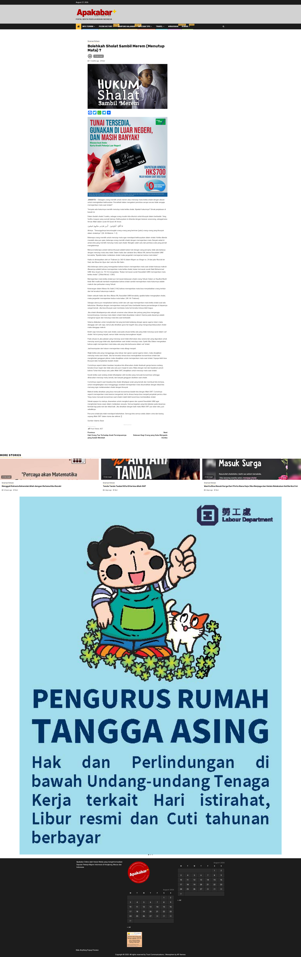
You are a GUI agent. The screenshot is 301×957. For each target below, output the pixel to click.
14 (157, 907)
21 (157, 912)
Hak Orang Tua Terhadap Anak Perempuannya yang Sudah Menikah (107, 435)
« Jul (129, 927)
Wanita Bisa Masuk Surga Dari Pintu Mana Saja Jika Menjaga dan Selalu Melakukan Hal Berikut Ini (251, 486)
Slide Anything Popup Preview (87, 950)
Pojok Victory (107, 26)
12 (144, 907)
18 (137, 912)
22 (164, 912)
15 (164, 907)
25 (137, 916)
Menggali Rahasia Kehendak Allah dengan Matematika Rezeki (31, 486)
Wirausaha (173, 26)
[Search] (223, 26)
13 (150, 907)
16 (171, 907)
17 (130, 912)
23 (171, 912)
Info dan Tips (144, 26)
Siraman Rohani (93, 41)
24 (130, 916)
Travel (159, 26)
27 (150, 916)
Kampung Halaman (126, 26)
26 (144, 916)
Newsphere (170, 954)
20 (150, 912)
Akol (103, 61)
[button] (149, 855)
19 (144, 912)
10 (130, 907)
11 (137, 907)
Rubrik (186, 26)
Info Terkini (87, 26)
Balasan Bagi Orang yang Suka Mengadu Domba (150, 435)
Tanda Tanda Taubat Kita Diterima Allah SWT (124, 486)
